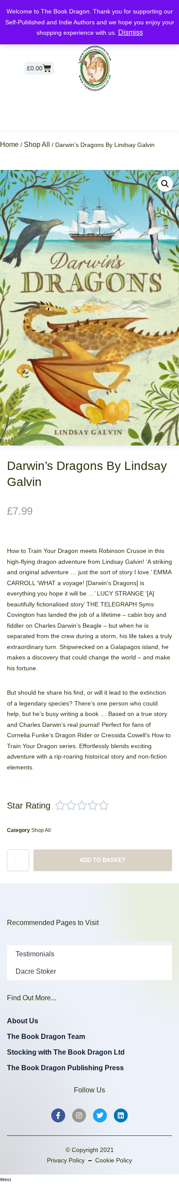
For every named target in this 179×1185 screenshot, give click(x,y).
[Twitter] (100, 1115)
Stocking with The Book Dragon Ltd (66, 1052)
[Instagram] (79, 1115)
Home (9, 144)
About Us (22, 1021)
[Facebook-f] (58, 1115)
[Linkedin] (121, 1115)
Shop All (37, 144)
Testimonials (35, 954)
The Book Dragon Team (46, 1036)
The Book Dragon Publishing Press (65, 1068)
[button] (165, 184)
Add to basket (103, 860)
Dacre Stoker (36, 971)
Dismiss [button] (130, 32)
